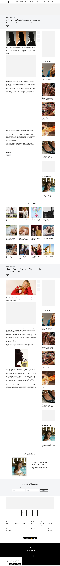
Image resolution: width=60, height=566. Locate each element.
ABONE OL (43, 1)
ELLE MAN (26, 1)
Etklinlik (16, 519)
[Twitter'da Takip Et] (27, 550)
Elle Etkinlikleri (17, 523)
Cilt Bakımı (24, 525)
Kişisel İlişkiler (42, 521)
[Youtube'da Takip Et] (32, 550)
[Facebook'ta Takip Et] (25, 550)
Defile (7, 528)
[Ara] (53, 2)
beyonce (8, 155)
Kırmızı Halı (33, 528)
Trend (7, 523)
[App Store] (26, 538)
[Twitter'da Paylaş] (38, 36)
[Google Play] (33, 538)
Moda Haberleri (8, 521)
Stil (6, 525)
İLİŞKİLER (36, 1)
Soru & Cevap (50, 530)
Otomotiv (49, 528)
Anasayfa (7, 17)
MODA (17, 1)
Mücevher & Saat (8, 530)
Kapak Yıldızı (33, 521)
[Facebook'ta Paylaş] (38, 32)
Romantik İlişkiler (42, 523)
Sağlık (24, 526)
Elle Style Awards (17, 521)
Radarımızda (50, 521)
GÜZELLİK (21, 1)
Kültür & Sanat (50, 523)
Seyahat (49, 532)
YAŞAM (49, 519)
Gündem (32, 525)
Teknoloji (49, 526)
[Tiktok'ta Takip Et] (34, 550)
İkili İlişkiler (41, 525)
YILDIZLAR (32, 519)
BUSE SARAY (11, 25)
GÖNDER (43, 490)
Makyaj (24, 523)
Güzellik (11, 17)
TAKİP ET (48, 1)
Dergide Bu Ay (50, 533)
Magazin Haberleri (34, 526)
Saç (23, 521)
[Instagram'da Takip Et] (29, 550)
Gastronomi (49, 525)
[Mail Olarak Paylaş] (38, 40)
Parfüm (14, 17)
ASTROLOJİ (31, 1)
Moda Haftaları (8, 526)
